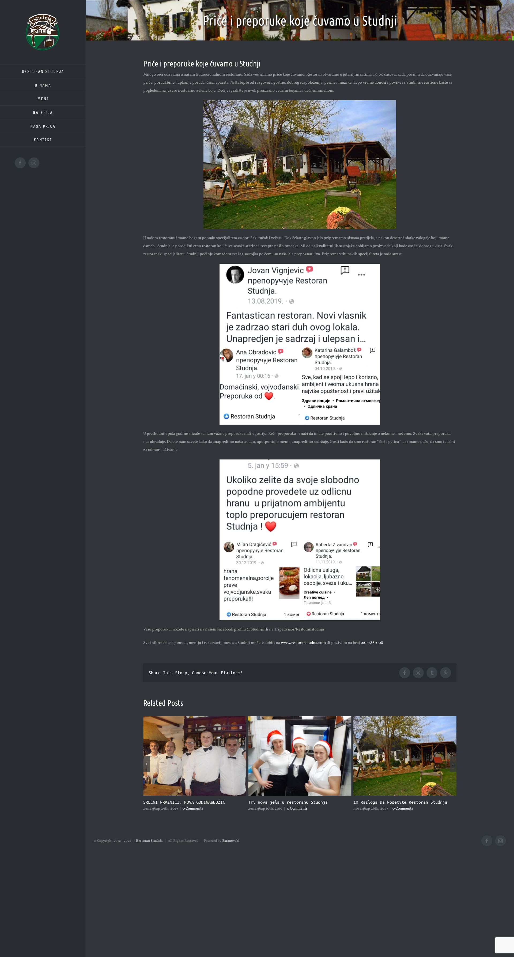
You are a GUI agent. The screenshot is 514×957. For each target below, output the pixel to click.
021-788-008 (372, 643)
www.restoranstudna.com (303, 643)
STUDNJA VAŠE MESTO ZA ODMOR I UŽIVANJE (399, 801)
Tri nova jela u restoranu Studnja (183, 801)
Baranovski (230, 841)
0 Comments (192, 808)
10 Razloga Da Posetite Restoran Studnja (295, 801)
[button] (146, 764)
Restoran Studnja (149, 841)
